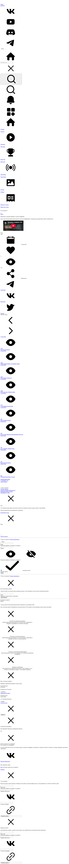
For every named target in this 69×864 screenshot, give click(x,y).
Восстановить (4, 597)
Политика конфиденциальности (8, 490)
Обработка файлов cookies (7, 491)
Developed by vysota (5, 492)
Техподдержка (4, 481)
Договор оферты (4, 489)
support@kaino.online (5, 479)
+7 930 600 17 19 (4, 480)
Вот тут (2, 767)
